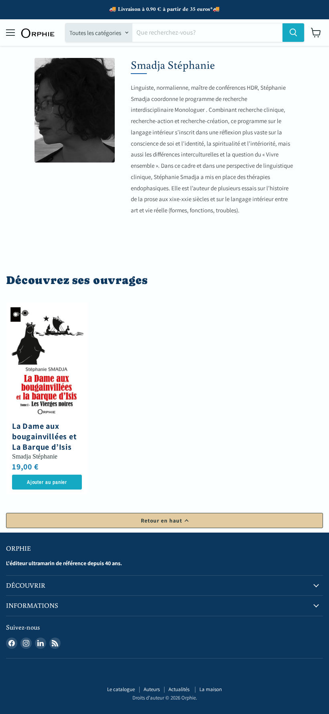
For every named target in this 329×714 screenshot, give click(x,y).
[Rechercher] (293, 32)
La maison (210, 689)
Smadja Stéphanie (34, 456)
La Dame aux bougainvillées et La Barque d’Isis (44, 437)
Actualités (180, 689)
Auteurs (152, 689)
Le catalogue (121, 689)
